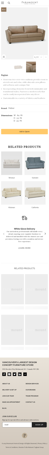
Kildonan (11, 207)
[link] (12, 307)
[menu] (2, 2)
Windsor (12, 178)
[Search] (9, 3)
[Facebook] (4, 374)
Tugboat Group (39, 447)
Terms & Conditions (12, 447)
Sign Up (39, 425)
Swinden (35, 178)
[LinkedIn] (20, 374)
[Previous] (41, 57)
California (35, 207)
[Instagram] (9, 374)
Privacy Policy (42, 443)
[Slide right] (45, 234)
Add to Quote (24, 132)
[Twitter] (14, 374)
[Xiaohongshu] (25, 374)
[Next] (46, 57)
